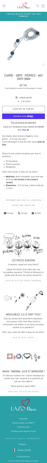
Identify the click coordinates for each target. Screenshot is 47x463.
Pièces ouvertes (13, 164)
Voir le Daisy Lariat (23, 338)
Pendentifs (10, 167)
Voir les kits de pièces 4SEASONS (23, 281)
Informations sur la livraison (23, 200)
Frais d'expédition (11, 88)
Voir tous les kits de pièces (23, 392)
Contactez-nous (23, 427)
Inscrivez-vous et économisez (22, 438)
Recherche (23, 418)
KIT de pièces (12, 161)
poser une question (23, 205)
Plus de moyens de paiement (23, 122)
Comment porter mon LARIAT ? (23, 423)
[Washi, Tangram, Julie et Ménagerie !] (23, 356)
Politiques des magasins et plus (23, 431)
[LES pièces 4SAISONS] (23, 245)
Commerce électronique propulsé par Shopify (23, 461)
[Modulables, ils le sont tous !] (23, 299)
